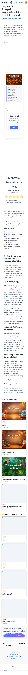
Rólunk (14, 666)
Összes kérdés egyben (12, 110)
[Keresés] (15, 2)
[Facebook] (11, 668)
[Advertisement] (14, 58)
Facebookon (18, 222)
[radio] (6, 197)
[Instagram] (13, 668)
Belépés (21, 2)
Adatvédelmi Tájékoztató (14, 656)
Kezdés (14, 127)
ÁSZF (14, 652)
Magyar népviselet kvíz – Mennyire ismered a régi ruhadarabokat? (12, 240)
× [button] (24, 670)
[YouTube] (15, 668)
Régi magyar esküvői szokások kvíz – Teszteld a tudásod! (12, 246)
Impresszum (14, 654)
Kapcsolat (14, 658)
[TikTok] (17, 668)
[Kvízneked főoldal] (11, 2)
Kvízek (6, 2)
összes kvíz (14, 213)
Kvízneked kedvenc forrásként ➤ (14, 636)
